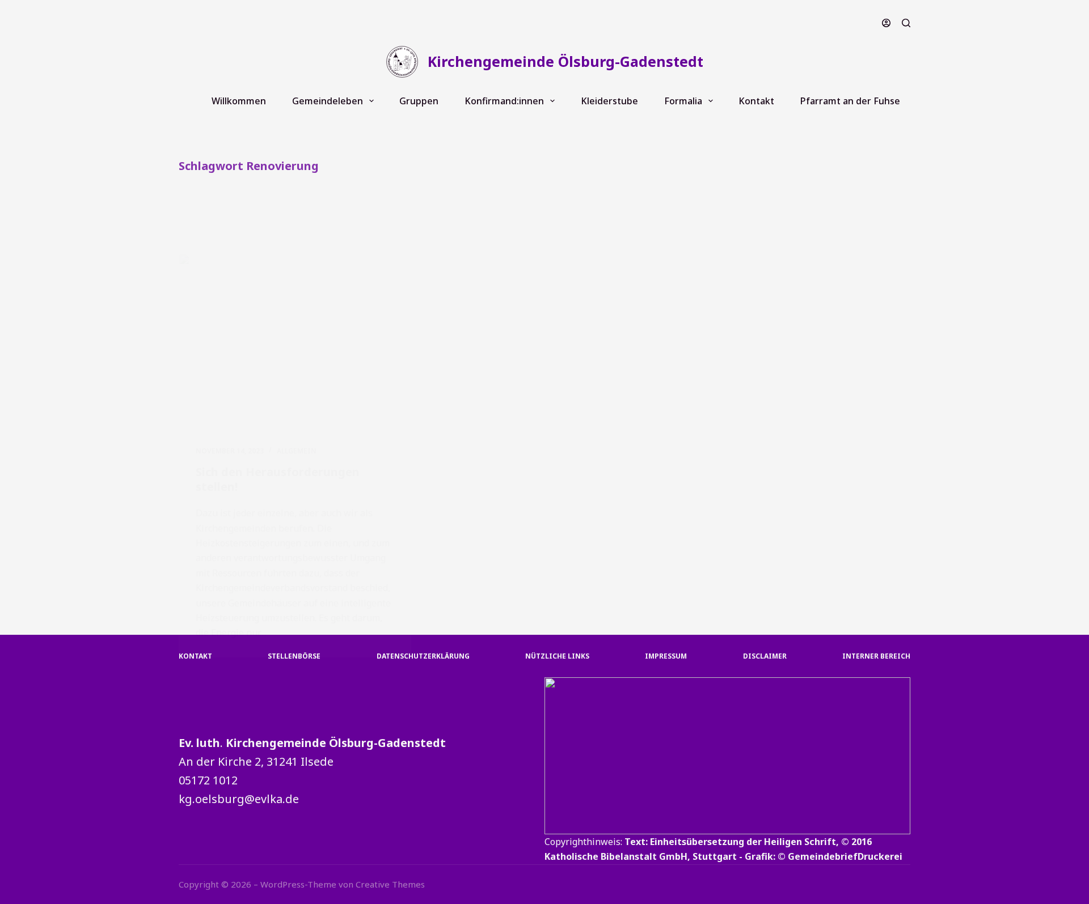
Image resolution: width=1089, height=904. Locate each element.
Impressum (666, 656)
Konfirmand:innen (504, 101)
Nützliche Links (557, 656)
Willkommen (239, 101)
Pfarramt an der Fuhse (850, 101)
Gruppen (418, 101)
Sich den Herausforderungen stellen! (278, 479)
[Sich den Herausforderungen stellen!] (295, 341)
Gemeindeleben (327, 101)
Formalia (683, 101)
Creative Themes (390, 884)
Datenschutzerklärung (423, 656)
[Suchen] (906, 23)
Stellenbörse (294, 656)
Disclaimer (765, 656)
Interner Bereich (876, 656)
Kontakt (756, 101)
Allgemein (296, 451)
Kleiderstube (609, 101)
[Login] (886, 23)
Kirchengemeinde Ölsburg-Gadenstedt (565, 61)
